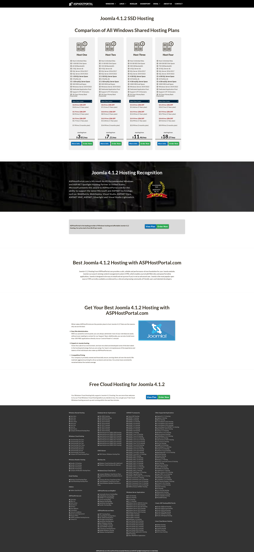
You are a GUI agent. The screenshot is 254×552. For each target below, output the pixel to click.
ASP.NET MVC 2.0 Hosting (135, 458)
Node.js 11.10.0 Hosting (164, 485)
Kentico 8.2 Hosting (162, 465)
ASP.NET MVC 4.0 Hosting (135, 461)
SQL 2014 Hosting (104, 421)
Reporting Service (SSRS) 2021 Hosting (110, 443)
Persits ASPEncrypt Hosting (165, 508)
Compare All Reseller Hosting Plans (80, 470)
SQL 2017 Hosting (104, 425)
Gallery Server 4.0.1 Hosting (165, 472)
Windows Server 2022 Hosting (136, 512)
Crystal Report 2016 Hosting (165, 425)
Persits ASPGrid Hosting (164, 510)
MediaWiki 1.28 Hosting (164, 477)
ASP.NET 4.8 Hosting (134, 430)
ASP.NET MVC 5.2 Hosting (135, 468)
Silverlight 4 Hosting (133, 514)
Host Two (73, 420)
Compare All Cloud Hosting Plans (79, 454)
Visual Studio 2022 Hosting (135, 530)
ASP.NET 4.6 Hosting (134, 427)
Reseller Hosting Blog (105, 505)
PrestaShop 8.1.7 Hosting (164, 447)
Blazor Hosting (161, 420)
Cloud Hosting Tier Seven (77, 452)
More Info (76, 144)
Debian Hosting (161, 524)
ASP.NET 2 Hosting (133, 420)
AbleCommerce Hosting (163, 494)
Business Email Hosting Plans (78, 479)
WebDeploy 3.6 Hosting (135, 519)
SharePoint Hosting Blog (106, 503)
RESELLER (133, 4)
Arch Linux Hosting (162, 532)
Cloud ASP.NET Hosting (106, 526)
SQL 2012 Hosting (104, 420)
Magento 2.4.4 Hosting (163, 476)
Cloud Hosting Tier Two (77, 443)
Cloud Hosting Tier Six (76, 450)
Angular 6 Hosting (162, 418)
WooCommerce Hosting (163, 434)
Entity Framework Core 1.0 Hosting (138, 479)
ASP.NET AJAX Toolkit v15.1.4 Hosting (139, 476)
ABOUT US (168, 4)
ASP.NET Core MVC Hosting (136, 452)
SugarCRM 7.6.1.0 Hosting (164, 474)
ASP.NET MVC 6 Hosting (135, 470)
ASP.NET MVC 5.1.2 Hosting (136, 467)
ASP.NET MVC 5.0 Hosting (135, 463)
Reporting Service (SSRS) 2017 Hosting (110, 439)
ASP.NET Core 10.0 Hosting (136, 450)
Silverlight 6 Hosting (133, 517)
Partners (72, 506)
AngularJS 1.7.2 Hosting (163, 416)
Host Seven (73, 429)
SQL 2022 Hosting (104, 430)
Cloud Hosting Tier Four (77, 447)
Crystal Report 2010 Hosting (165, 421)
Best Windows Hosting (105, 523)
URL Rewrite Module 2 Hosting (165, 481)
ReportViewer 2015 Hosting (165, 429)
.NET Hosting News (104, 514)
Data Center (73, 503)
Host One (73, 418)
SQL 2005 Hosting (104, 416)
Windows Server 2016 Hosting (136, 508)
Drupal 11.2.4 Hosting (163, 449)
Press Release (74, 508)
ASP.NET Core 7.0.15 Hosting (136, 443)
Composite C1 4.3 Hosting (164, 479)
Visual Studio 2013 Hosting (135, 523)
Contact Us (73, 519)
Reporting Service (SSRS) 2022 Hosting (110, 445)
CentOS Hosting (161, 528)
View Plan (150, 226)
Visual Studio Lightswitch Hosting (137, 532)
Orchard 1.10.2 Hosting (163, 483)
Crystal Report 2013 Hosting (165, 423)
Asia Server (73, 505)
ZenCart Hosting (161, 443)
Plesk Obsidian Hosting (163, 496)
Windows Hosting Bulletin (106, 532)
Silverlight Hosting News (106, 519)
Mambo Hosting (161, 454)
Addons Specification (76, 490)
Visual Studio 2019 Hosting (135, 528)
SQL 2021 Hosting (104, 429)
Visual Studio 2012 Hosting (135, 521)
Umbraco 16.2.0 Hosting (164, 450)
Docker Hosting (161, 486)
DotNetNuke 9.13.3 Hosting (165, 436)
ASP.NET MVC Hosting (134, 456)
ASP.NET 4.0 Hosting (134, 423)
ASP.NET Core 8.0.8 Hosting (136, 445)
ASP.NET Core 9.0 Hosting (135, 447)
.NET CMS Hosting (162, 467)
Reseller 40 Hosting (76, 468)
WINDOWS (110, 4)
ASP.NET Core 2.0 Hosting (135, 436)
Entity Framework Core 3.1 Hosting (138, 483)
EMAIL (156, 4)
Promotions (73, 510)
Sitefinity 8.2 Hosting (163, 468)
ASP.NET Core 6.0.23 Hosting (136, 441)
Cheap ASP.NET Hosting (106, 525)
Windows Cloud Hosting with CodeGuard (110, 463)
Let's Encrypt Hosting (163, 490)
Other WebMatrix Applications (136, 535)
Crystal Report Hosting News (107, 516)
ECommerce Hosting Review (107, 528)
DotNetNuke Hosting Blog (106, 496)
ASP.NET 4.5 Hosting (134, 425)
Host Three (73, 421)
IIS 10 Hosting (132, 496)
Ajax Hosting (160, 463)
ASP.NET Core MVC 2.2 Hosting (137, 454)
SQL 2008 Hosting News (106, 517)
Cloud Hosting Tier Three (77, 445)
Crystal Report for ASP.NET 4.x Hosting (168, 427)
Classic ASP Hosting (133, 416)
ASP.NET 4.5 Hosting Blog (106, 498)
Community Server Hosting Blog (108, 494)
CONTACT (179, 4)
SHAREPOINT (145, 4)
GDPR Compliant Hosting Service (79, 517)
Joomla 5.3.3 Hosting (163, 430)
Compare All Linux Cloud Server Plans (110, 479)
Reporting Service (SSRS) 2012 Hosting (110, 434)
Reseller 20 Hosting (76, 465)
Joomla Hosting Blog (105, 499)
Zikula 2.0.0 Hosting (162, 438)
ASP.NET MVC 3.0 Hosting (135, 459)
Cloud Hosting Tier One (77, 441)
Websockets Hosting (162, 492)
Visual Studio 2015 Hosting (135, 524)
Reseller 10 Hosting (76, 463)
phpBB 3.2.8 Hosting (162, 445)
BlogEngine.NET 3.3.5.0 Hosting (166, 452)
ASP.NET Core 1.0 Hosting (135, 434)
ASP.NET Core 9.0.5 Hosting (136, 449)
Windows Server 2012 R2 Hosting (137, 506)
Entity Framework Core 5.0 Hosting (138, 485)
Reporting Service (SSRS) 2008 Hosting (110, 432)
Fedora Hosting (161, 530)
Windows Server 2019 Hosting (136, 510)
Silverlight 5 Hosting (133, 515)
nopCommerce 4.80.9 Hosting (165, 439)
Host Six (72, 427)
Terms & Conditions (75, 512)
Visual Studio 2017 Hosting (135, 526)
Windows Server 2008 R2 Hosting (137, 503)
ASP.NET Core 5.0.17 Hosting (136, 439)
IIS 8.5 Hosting (132, 497)
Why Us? (72, 501)
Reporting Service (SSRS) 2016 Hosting (110, 438)
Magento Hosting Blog (105, 501)
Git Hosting (160, 488)
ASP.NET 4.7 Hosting (134, 429)
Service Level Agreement (77, 514)
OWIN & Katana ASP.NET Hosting (137, 486)
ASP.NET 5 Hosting (133, 432)
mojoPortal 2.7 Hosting (163, 470)
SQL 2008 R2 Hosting (105, 418)
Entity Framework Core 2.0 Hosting (138, 481)
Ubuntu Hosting (161, 526)
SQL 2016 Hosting (104, 423)
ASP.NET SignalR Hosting (135, 474)
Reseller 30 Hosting (76, 467)
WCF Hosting (132, 534)
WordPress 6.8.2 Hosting (164, 432)
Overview (73, 499)
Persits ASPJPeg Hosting (164, 512)
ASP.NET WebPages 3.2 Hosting (137, 472)
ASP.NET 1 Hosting (133, 418)
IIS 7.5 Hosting (132, 501)
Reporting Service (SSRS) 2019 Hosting (110, 441)
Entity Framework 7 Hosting (136, 477)
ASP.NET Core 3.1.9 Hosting (136, 438)
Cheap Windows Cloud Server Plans (109, 481)
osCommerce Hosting (163, 441)
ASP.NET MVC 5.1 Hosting (135, 465)
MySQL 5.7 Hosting (162, 459)
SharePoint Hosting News (106, 521)
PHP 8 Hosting (161, 458)
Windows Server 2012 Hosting (136, 505)
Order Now (87, 144)
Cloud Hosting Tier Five (77, 449)
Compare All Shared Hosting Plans (80, 430)
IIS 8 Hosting (131, 499)
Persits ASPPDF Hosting (164, 514)
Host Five (73, 425)
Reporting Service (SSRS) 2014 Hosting (110, 436)
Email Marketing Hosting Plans (79, 481)
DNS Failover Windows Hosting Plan (109, 454)
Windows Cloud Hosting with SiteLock (110, 465)
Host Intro (73, 416)
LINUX (122, 4)
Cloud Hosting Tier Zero (77, 439)
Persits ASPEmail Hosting (164, 506)
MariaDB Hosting (162, 497)
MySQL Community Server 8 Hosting (167, 461)
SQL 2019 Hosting (104, 427)
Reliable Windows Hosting (106, 530)
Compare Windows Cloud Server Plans (110, 474)
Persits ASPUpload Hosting (164, 515)
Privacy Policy (74, 515)
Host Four (73, 423)
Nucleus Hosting (161, 456)
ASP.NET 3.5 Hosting (134, 421)
